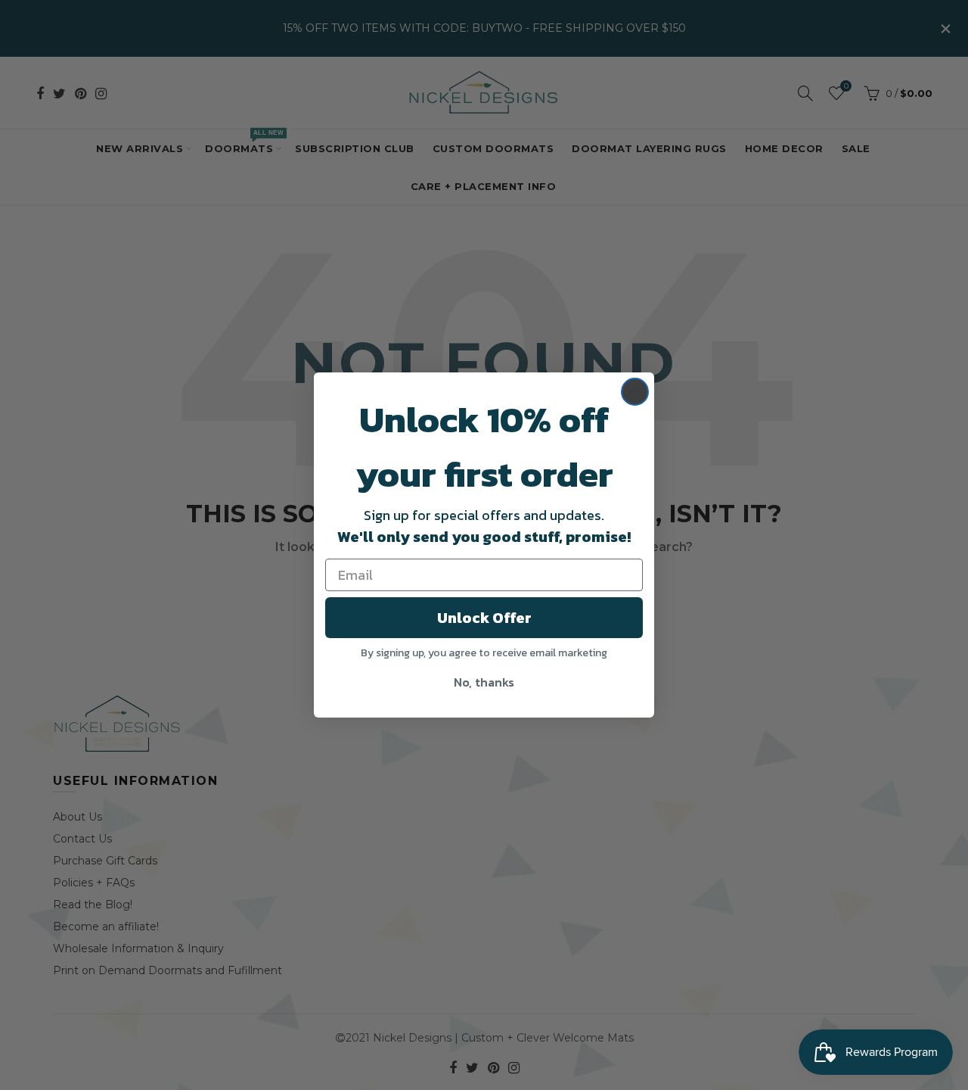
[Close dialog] (635, 391)
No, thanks (484, 682)
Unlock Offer (484, 617)
